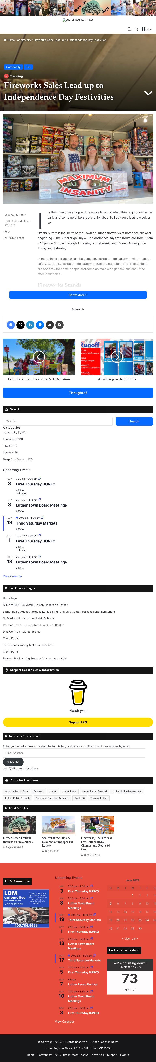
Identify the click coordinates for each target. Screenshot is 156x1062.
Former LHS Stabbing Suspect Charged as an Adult (35, 658)
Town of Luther (98, 798)
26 (110, 928)
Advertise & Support (104, 1054)
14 (125, 911)
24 (147, 920)
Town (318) (10, 445)
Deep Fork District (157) (18, 459)
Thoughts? (78, 393)
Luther (53, 791)
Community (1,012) (14, 432)
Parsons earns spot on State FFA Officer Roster (33, 625)
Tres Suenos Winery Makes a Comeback (28, 645)
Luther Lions (69, 791)
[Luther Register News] (78, 20)
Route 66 (80, 798)
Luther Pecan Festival (94, 791)
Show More (77, 295)
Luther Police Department (127, 791)
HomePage (10, 598)
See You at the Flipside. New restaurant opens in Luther (57, 842)
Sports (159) (11, 452)
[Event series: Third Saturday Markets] (42, 517)
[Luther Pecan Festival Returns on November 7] (19, 825)
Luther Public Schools (17, 798)
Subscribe (13, 762)
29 (132, 928)
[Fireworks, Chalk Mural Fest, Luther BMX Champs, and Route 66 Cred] (97, 825)
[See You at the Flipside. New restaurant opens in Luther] (58, 825)
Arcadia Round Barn (16, 791)
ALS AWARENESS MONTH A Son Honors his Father (35, 605)
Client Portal (10, 638)
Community (24, 40)
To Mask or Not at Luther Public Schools (28, 618)
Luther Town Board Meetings (41, 505)
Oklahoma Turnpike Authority (52, 798)
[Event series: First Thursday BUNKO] (39, 478)
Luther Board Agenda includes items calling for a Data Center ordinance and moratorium (59, 611)
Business (39, 791)
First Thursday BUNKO (35, 484)
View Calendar (12, 576)
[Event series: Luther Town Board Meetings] (39, 499)
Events (124, 1054)
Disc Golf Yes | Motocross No (21, 631)
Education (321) (13, 439)
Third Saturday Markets (36, 523)
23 (140, 920)
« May (126, 938)
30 (140, 928)
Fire (28, 67)
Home (10, 40)
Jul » (135, 938)
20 (118, 920)
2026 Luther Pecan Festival (71, 1054)
